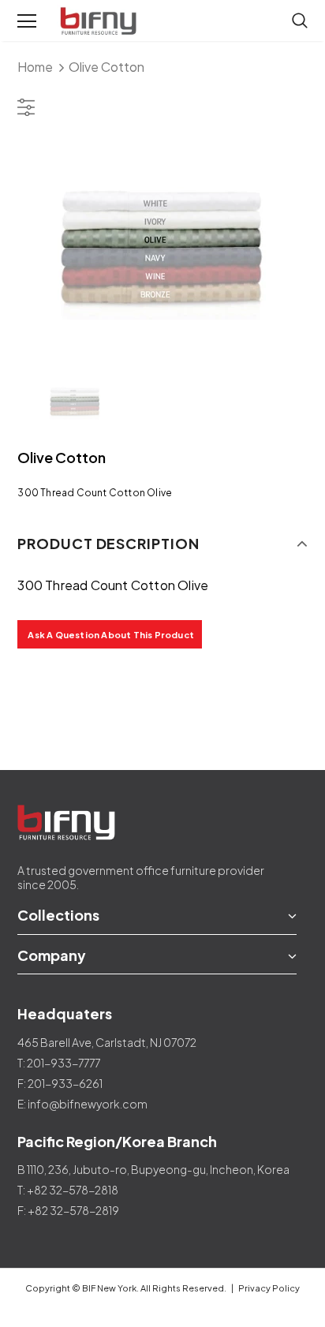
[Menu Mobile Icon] (26, 21)
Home (35, 66)
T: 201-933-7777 (58, 1063)
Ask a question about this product (111, 635)
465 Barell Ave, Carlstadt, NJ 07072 (106, 1042)
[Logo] (100, 21)
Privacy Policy (269, 1288)
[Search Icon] (300, 21)
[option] (162, 247)
